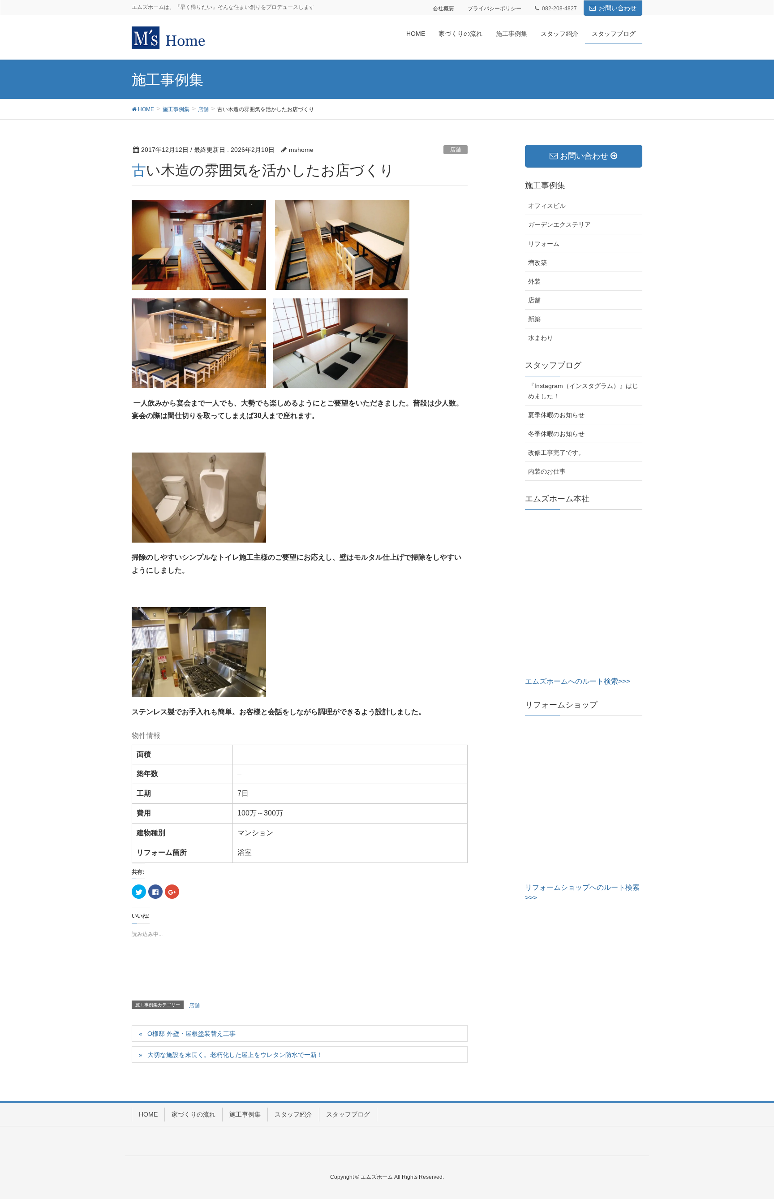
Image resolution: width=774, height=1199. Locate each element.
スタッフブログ (348, 1114)
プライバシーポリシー (494, 8)
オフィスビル (547, 205)
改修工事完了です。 (556, 452)
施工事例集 (245, 1114)
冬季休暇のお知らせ (556, 433)
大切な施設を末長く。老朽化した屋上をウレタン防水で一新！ (235, 1054)
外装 (534, 281)
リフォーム (543, 243)
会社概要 (443, 8)
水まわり (540, 337)
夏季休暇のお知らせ (556, 414)
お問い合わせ (617, 8)
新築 (534, 319)
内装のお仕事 (547, 471)
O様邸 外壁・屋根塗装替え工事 (191, 1033)
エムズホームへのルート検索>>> (577, 681)
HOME (148, 1114)
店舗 (455, 150)
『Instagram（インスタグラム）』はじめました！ (583, 391)
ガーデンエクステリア (559, 224)
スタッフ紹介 (293, 1114)
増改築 (537, 262)
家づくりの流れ (193, 1114)
